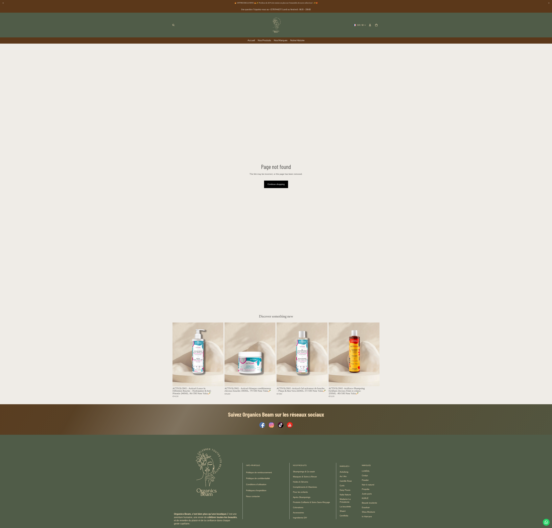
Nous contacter (253, 496)
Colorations (298, 507)
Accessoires (298, 512)
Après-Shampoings (301, 497)
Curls (342, 485)
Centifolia (344, 515)
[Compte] (370, 25)
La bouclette (345, 506)
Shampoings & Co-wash (304, 471)
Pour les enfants (300, 492)
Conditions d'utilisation (256, 484)
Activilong (344, 472)
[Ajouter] (219, 381)
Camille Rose (346, 481)
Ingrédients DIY (300, 518)
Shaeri (343, 511)
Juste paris (367, 494)
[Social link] (262, 425)
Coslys (365, 475)
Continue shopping (276, 184)
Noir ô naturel (368, 485)
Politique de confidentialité (258, 478)
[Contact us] (546, 522)
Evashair (366, 507)
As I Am (343, 476)
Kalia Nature (345, 494)
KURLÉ (365, 498)
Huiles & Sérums (300, 482)
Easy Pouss (345, 490)
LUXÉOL (366, 471)
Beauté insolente (369, 503)
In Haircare (367, 516)
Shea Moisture (368, 512)
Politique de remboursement (259, 472)
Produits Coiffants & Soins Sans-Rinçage (311, 502)
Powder (365, 480)
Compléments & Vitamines (305, 487)
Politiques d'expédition (256, 490)
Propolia (365, 489)
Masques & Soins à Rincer (305, 477)
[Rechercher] (173, 25)
